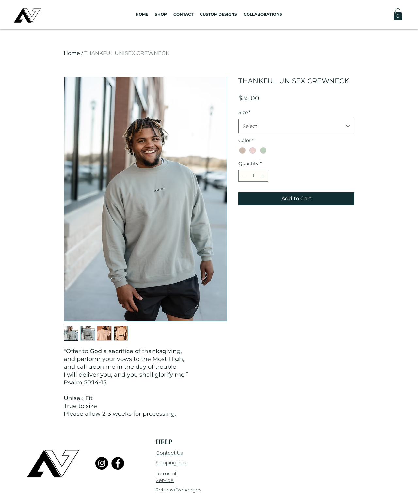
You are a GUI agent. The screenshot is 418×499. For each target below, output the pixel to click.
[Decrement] (243, 175)
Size (244, 112)
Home (72, 53)
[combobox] (296, 126)
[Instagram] (101, 463)
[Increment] (263, 175)
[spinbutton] (253, 175)
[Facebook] (117, 463)
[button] (398, 14)
